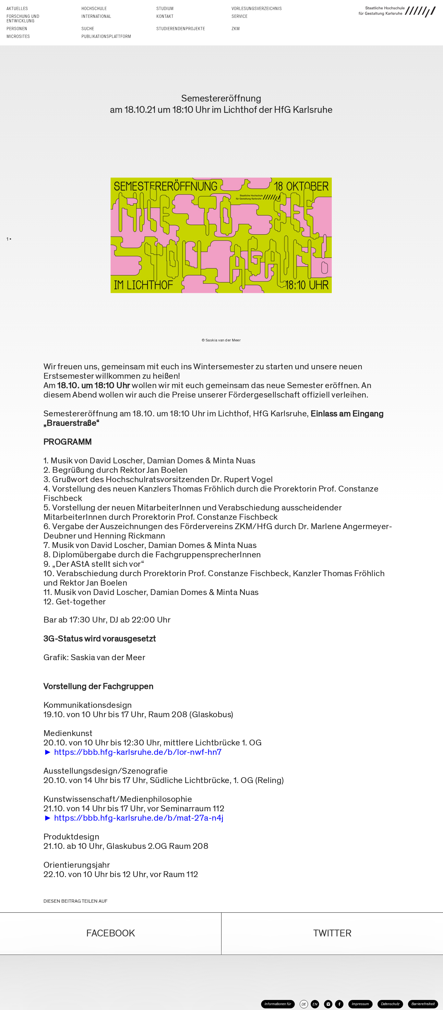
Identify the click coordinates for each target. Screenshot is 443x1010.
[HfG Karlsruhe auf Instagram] (328, 1004)
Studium (165, 8)
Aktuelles (17, 8)
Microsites (18, 36)
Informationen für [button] (278, 1004)
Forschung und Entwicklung (22, 19)
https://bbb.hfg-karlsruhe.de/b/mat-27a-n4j (139, 818)
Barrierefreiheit (423, 1004)
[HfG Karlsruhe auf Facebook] (339, 1004)
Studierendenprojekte (180, 28)
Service (239, 16)
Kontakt (165, 16)
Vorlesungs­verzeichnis (257, 8)
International (96, 16)
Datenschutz (390, 1004)
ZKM (236, 28)
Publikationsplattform (106, 36)
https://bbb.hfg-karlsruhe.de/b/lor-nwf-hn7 (138, 752)
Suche (87, 28)
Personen (16, 28)
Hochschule (94, 8)
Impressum (360, 1004)
